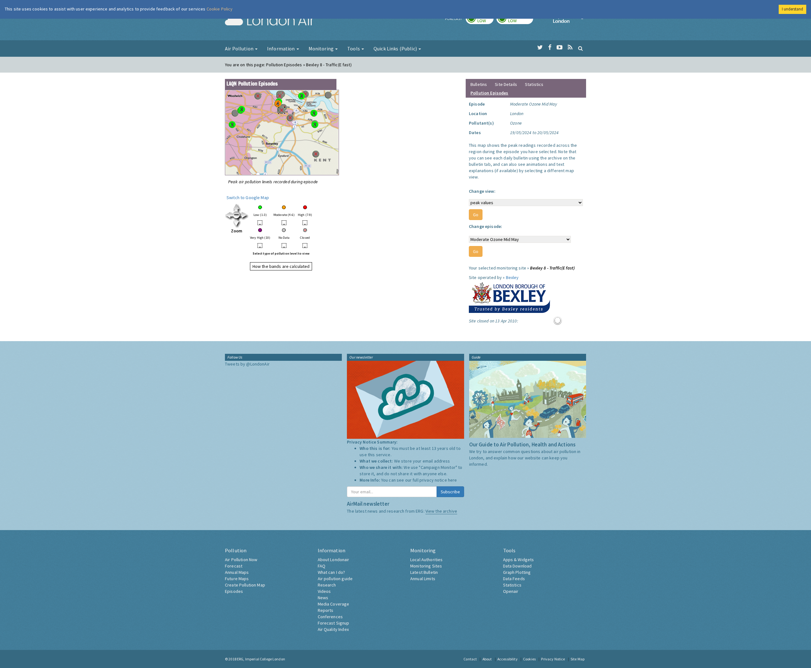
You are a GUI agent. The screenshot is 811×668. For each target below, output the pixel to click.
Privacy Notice (553, 659)
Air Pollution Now (241, 559)
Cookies (529, 659)
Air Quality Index (333, 629)
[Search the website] (580, 48)
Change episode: (485, 226)
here (452, 480)
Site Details (506, 84)
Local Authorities (426, 559)
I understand (792, 9)
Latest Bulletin (424, 572)
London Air (269, 21)
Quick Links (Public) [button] (396, 48)
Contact (470, 659)
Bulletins (478, 84)
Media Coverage (333, 604)
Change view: (482, 191)
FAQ (321, 566)
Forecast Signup (333, 623)
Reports (326, 610)
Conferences (330, 616)
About (487, 659)
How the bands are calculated (281, 266)
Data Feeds (514, 578)
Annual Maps (237, 572)
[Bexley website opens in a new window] (509, 296)
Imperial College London (569, 21)
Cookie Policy (220, 9)
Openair (511, 591)
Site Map (577, 659)
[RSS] (570, 48)
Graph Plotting (517, 572)
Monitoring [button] (322, 48)
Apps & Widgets (518, 559)
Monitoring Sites (426, 566)
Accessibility (507, 659)
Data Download (517, 566)
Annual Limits (422, 578)
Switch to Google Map (248, 197)
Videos (324, 591)
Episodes (234, 591)
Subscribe (450, 492)
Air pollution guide (335, 578)
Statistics (534, 84)
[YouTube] (559, 48)
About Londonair (333, 559)
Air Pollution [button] (239, 48)
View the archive (441, 511)
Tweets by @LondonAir (247, 364)
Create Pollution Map (245, 585)
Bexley (512, 277)
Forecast (233, 566)
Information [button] (281, 48)
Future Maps (237, 578)
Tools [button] (354, 48)
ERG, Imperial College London (261, 659)
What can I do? (331, 572)
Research (327, 585)
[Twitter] (540, 48)
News (323, 597)
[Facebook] (550, 48)
